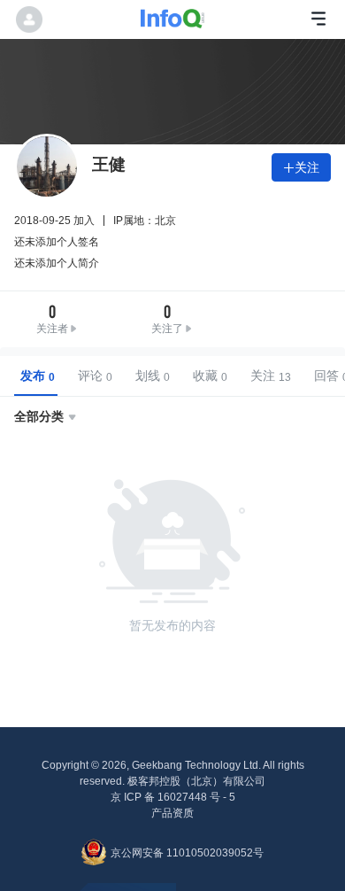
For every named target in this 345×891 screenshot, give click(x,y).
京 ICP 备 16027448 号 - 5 (173, 797)
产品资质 (172, 813)
